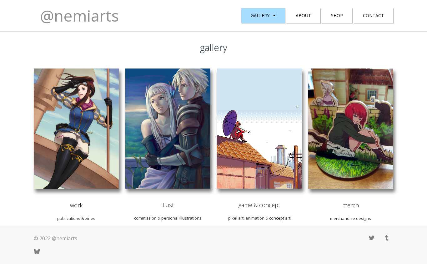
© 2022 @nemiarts (55, 238)
